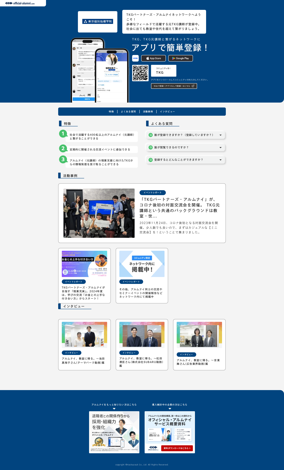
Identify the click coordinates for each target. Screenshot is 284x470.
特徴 (111, 111)
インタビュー (167, 111)
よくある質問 (128, 111)
